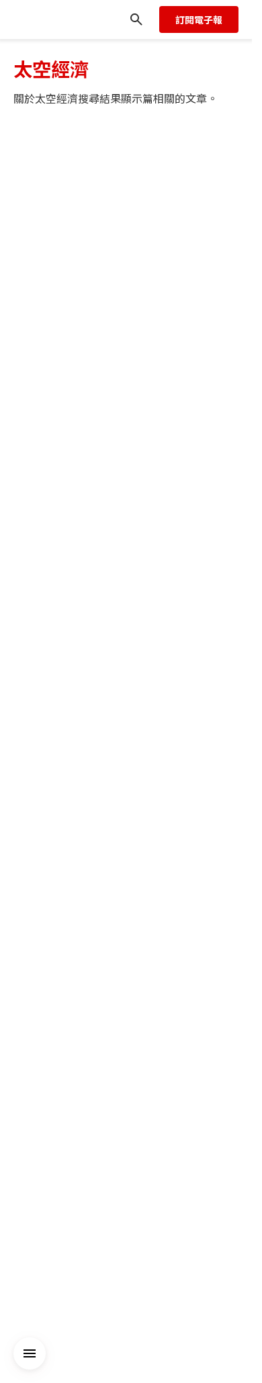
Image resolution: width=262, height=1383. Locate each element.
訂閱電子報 (198, 19)
